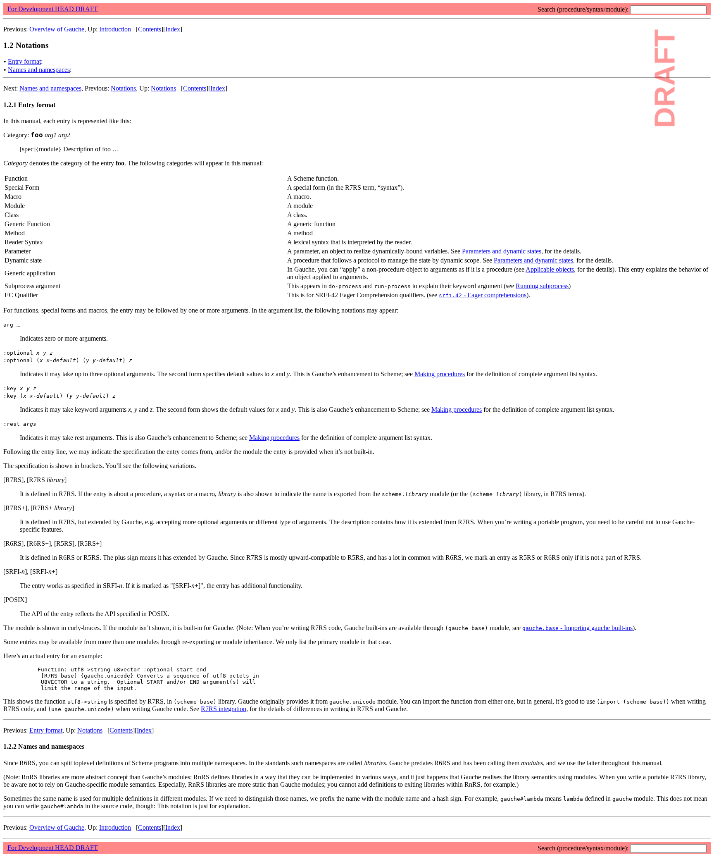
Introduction (115, 29)
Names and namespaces (39, 69)
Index (172, 29)
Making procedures (439, 373)
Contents (149, 29)
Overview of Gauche (56, 29)
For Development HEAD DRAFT (52, 8)
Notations (123, 88)
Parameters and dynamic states (501, 251)
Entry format (24, 61)
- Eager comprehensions (482, 294)
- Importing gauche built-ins (577, 627)
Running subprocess (542, 285)
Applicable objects (550, 269)
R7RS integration (223, 708)
